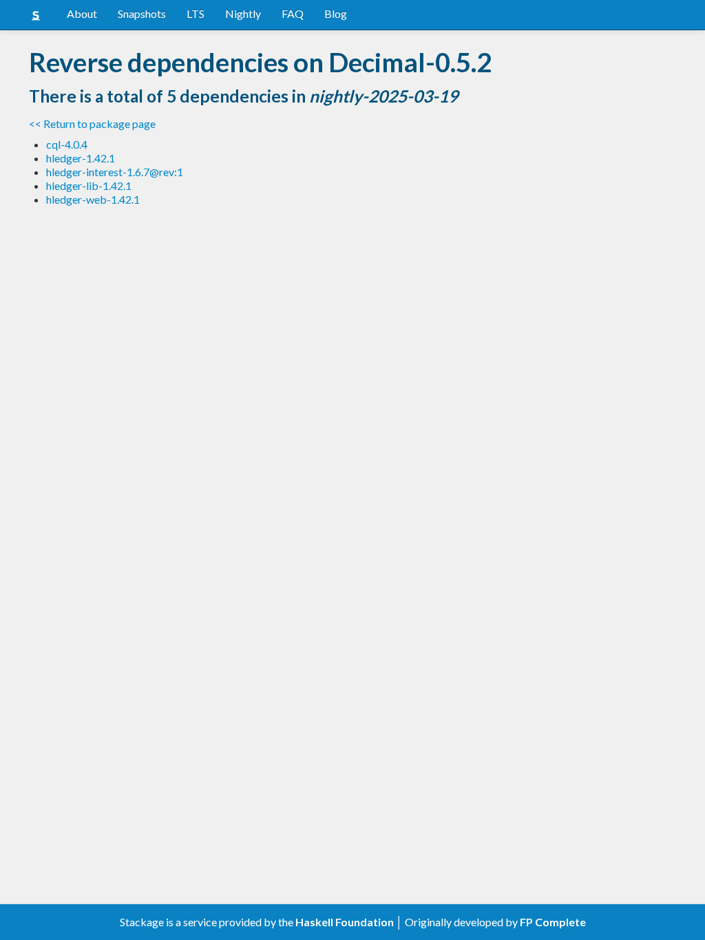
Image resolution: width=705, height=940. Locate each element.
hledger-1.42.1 (80, 157)
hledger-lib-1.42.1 (88, 185)
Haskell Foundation (344, 921)
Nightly (243, 13)
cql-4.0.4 (66, 144)
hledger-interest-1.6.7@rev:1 (114, 171)
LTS (195, 13)
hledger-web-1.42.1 (93, 199)
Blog (335, 13)
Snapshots (142, 13)
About (82, 13)
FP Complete (553, 921)
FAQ (293, 13)
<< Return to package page (92, 123)
